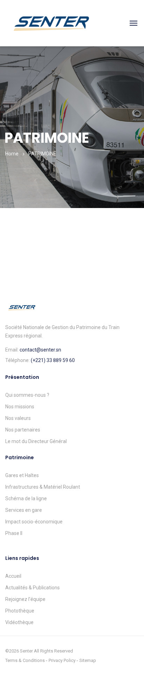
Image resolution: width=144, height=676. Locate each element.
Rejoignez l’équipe (25, 599)
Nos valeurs (18, 418)
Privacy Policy (62, 660)
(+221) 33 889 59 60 (53, 360)
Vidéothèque (19, 622)
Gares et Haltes (22, 475)
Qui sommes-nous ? (27, 395)
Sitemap (87, 660)
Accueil (13, 576)
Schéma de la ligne (26, 498)
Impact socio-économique (34, 521)
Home (12, 153)
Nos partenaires (22, 430)
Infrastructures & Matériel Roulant (42, 487)
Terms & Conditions (25, 660)
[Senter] (51, 23)
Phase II (13, 533)
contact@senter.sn (40, 350)
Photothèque (19, 611)
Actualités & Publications (32, 587)
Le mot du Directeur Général (36, 441)
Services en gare (23, 510)
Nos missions (19, 406)
